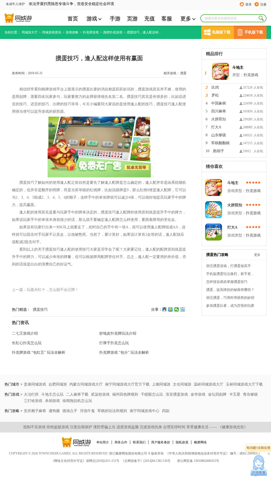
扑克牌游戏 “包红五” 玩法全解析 (38, 353)
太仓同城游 (182, 384)
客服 (166, 18)
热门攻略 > (13, 411)
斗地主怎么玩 (53, 394)
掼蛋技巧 (40, 310)
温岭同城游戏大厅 (208, 384)
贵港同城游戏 (35, 384)
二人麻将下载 (77, 394)
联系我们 (139, 442)
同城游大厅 (30, 32)
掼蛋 (183, 73)
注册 (263, 4)
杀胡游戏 (53, 401)
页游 (132, 18)
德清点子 (70, 411)
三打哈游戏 (33, 401)
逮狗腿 (55, 411)
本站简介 (102, 442)
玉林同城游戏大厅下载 (244, 384)
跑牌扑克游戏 (112, 32)
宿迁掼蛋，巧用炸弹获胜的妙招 (230, 298)
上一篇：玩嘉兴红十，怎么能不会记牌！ (45, 290)
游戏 (92, 18)
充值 (149, 18)
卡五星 (235, 394)
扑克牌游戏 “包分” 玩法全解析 (124, 353)
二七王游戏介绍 (25, 333)
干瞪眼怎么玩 (152, 394)
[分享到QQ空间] (170, 309)
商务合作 (121, 442)
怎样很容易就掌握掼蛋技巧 (226, 282)
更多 (185, 18)
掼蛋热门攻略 (217, 255)
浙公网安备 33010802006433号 (198, 461)
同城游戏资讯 (51, 32)
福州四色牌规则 (125, 394)
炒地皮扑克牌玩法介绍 (117, 333)
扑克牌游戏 (91, 32)
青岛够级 (250, 394)
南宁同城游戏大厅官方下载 (127, 384)
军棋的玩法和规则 (112, 411)
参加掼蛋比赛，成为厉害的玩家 (230, 306)
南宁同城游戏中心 (145, 411)
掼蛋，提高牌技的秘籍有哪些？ (230, 290)
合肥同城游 (57, 384)
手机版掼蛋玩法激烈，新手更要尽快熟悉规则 (231, 274)
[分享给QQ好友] (164, 309)
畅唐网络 (200, 442)
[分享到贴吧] (182, 309)
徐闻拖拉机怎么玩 (77, 401)
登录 (248, 4)
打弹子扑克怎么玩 (114, 343)
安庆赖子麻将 (35, 411)
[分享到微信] (176, 309)
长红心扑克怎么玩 (27, 343)
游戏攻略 (72, 32)
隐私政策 (182, 442)
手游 (115, 18)
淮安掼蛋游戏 (177, 394)
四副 (165, 411)
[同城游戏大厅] (18, 18)
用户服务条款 (160, 442)
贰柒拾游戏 (101, 394)
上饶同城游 (161, 384)
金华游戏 (198, 394)
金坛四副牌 (218, 394)
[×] (259, 465)
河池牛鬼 (88, 411)
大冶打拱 (32, 394)
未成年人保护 (15, 4)
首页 (72, 18)
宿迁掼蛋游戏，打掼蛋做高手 (228, 266)
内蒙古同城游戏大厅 (86, 384)
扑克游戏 (250, 75)
